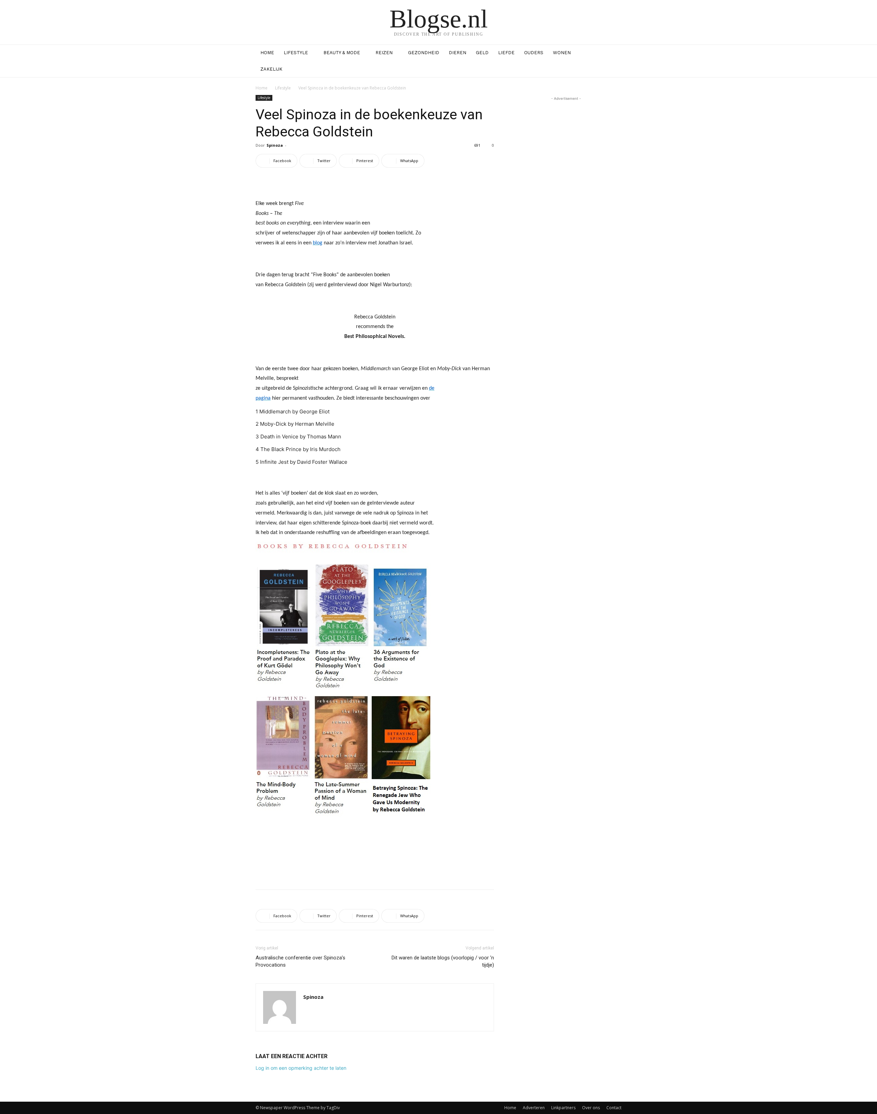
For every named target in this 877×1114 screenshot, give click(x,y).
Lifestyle (296, 52)
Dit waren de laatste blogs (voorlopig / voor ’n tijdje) (443, 961)
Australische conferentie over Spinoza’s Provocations (300, 961)
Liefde (506, 52)
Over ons (591, 1108)
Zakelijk (271, 69)
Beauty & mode (341, 52)
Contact (613, 1108)
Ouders (533, 52)
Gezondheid (423, 52)
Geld (482, 52)
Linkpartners (563, 1108)
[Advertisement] (375, 866)
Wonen (562, 52)
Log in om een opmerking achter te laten (301, 1068)
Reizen (384, 52)
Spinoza (275, 145)
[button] (613, 53)
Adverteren (534, 1108)
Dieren (457, 52)
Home (267, 52)
